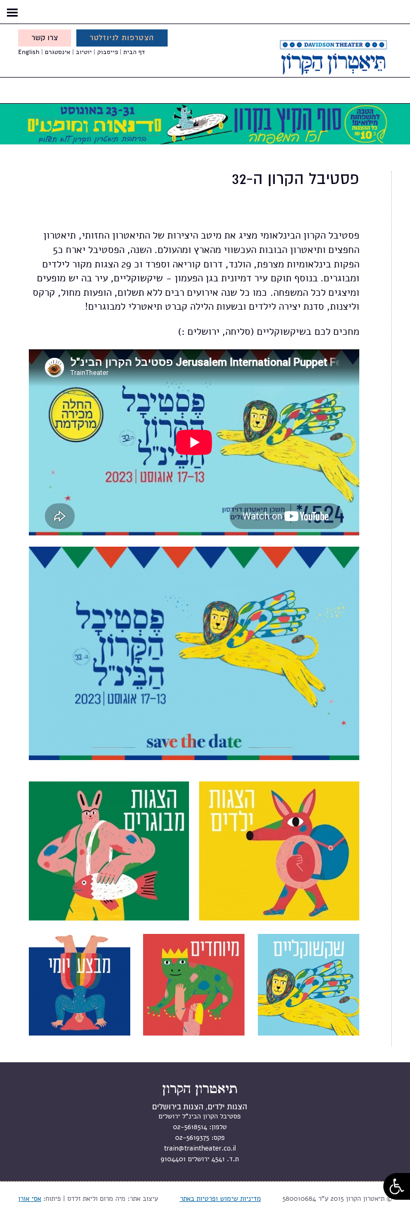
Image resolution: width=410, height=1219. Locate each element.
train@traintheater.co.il (200, 1148)
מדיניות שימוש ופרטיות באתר (220, 1198)
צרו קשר (44, 37)
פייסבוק (107, 52)
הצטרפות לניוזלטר (122, 37)
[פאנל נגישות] (396, 1186)
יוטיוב (84, 52)
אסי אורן (29, 1198)
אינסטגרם (57, 52)
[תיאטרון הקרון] (317, 69)
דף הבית (134, 52)
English (29, 52)
